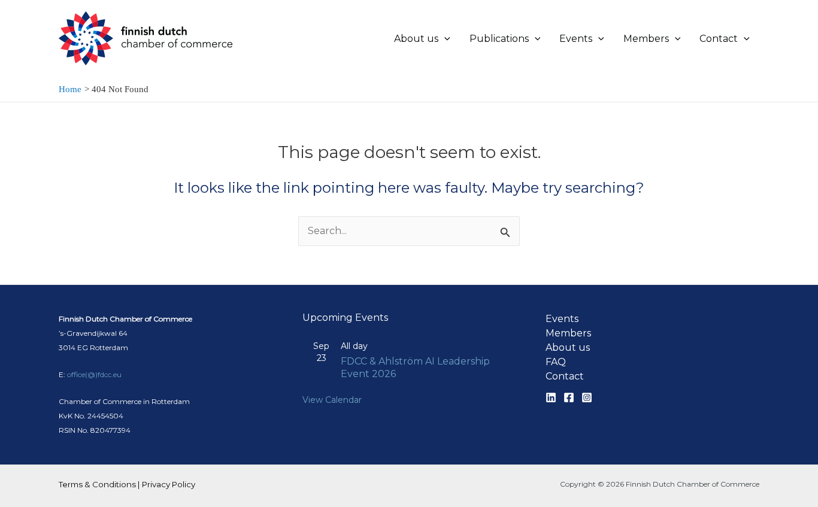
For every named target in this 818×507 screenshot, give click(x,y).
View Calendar (332, 399)
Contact (565, 376)
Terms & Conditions (97, 484)
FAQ (556, 362)
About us (568, 347)
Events (562, 318)
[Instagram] (586, 397)
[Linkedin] (551, 397)
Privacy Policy (168, 484)
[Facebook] (568, 397)
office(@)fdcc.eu (94, 374)
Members (568, 333)
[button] (444, 39)
